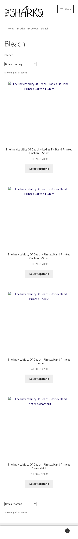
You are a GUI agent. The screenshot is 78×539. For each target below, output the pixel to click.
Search (39, 532)
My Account (13, 532)
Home (11, 28)
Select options (39, 168)
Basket (60, 529)
